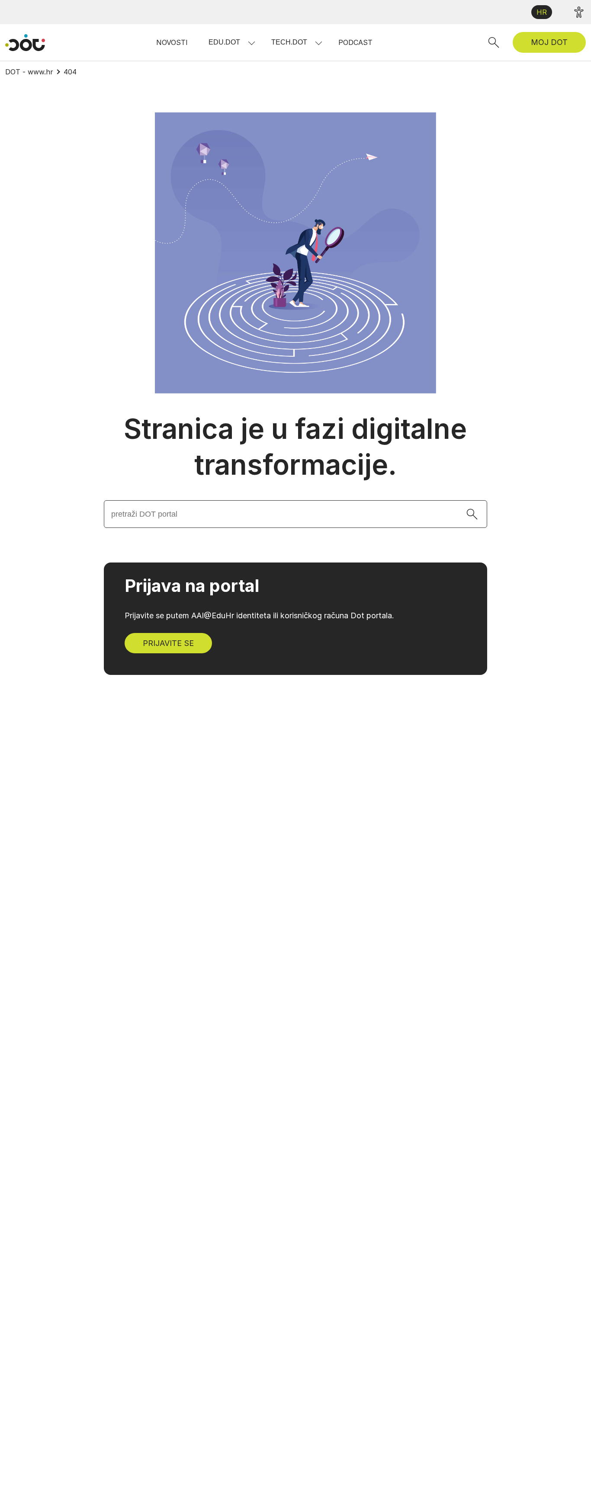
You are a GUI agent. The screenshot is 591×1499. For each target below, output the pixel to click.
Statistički (364, 1446)
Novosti (172, 42)
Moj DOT (549, 42)
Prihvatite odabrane (445, 1475)
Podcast (355, 42)
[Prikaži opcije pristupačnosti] (579, 12)
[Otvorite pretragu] (493, 42)
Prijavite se (168, 643)
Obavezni (363, 1427)
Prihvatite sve (537, 1475)
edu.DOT (224, 42)
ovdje (444, 1406)
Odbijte (365, 1475)
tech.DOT (289, 42)
